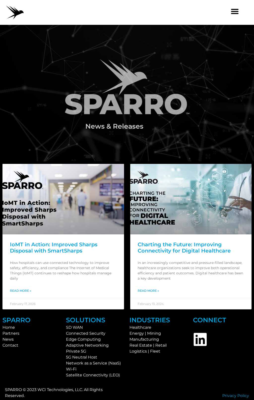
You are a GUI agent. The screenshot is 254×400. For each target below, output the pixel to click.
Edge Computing (83, 339)
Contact (10, 345)
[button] (235, 11)
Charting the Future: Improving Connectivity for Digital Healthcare (184, 247)
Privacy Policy (235, 395)
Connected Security (85, 333)
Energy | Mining (145, 333)
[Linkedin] (200, 339)
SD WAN (74, 327)
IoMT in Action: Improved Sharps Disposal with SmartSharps (53, 247)
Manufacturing (144, 339)
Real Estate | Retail (148, 345)
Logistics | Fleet (144, 351)
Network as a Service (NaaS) (93, 363)
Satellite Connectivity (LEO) (93, 375)
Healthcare (140, 327)
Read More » (20, 290)
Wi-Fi (71, 369)
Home (8, 327)
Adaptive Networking (87, 345)
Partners (10, 333)
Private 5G (76, 351)
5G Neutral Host (81, 357)
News (8, 339)
